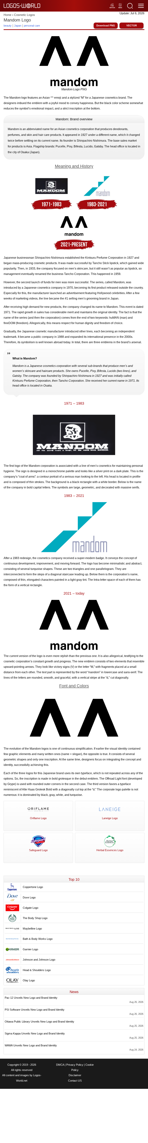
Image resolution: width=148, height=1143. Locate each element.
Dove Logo (29, 897)
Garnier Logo (30, 949)
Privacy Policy (74, 1064)
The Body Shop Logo (35, 918)
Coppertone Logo (33, 886)
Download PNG (105, 25)
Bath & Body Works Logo (38, 938)
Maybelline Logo (32, 928)
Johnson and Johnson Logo (39, 959)
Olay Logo (29, 980)
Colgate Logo (30, 907)
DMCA (60, 1064)
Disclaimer (75, 1075)
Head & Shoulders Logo (37, 970)
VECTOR (131, 25)
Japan (17, 25)
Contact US (75, 1080)
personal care (32, 25)
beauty (8, 25)
